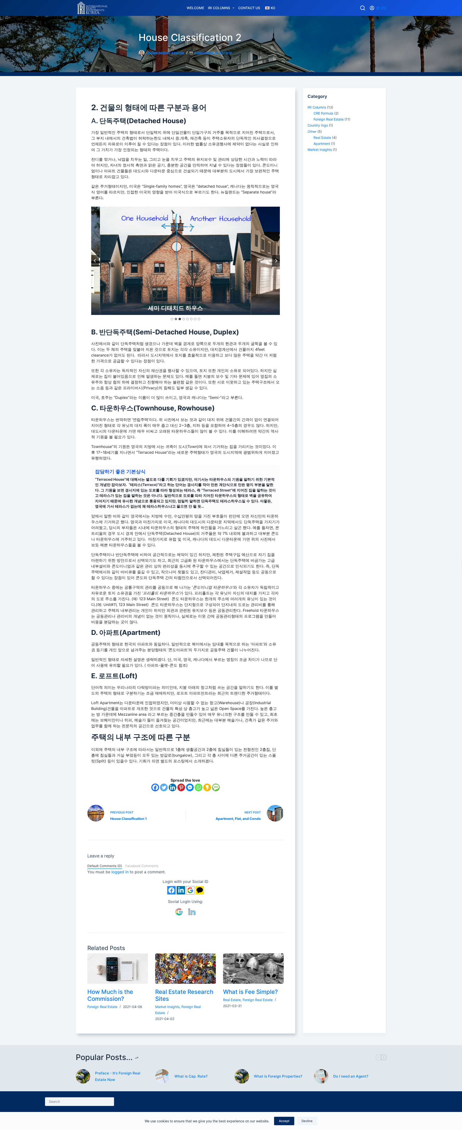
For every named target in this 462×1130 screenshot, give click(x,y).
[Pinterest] (181, 787)
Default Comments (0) (104, 866)
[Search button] (110, 1102)
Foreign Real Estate (213, 53)
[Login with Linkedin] (181, 890)
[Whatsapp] (198, 787)
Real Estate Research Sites (184, 995)
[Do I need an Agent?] (321, 1076)
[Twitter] (164, 787)
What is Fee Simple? (250, 991)
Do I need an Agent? (350, 1076)
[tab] (172, 319)
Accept (284, 1121)
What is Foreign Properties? (278, 1076)
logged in (119, 871)
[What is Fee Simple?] (253, 968)
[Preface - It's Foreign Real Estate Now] (83, 1076)
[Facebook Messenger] (190, 787)
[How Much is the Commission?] (117, 968)
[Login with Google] (190, 890)
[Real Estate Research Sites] (185, 968)
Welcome (195, 8)
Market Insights (167, 1007)
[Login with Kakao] (199, 890)
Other (312, 131)
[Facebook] (155, 787)
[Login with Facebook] (171, 890)
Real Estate (232, 1000)
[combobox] (75, 1101)
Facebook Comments (141, 866)
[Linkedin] (172, 787)
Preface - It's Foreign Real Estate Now (117, 1076)
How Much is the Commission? (110, 995)
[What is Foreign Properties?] (242, 1076)
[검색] (362, 8)
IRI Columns (219, 8)
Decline (307, 1121)
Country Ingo (318, 125)
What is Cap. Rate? (191, 1076)
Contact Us (249, 8)
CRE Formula (323, 113)
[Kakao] (207, 787)
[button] (179, 911)
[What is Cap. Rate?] (162, 1076)
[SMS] (216, 787)
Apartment (322, 143)
